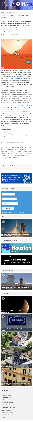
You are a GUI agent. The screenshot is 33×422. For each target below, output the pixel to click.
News (4, 147)
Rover (6, 149)
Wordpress (11, 412)
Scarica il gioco (8, 133)
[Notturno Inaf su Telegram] (16, 265)
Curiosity (26, 147)
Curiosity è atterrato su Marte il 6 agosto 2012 (17, 105)
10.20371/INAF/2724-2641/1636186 (12, 157)
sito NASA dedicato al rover (14, 135)
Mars (30, 147)
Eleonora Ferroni (7, 34)
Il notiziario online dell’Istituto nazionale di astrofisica (16, 6)
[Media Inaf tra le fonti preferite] (16, 184)
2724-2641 (7, 404)
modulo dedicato (26, 155)
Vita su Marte (11, 149)
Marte (2, 149)
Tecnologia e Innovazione (15, 147)
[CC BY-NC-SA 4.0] (20, 142)
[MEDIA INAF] (16, 5)
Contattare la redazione (8, 414)
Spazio (7, 147)
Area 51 (4, 417)
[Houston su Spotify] (16, 254)
